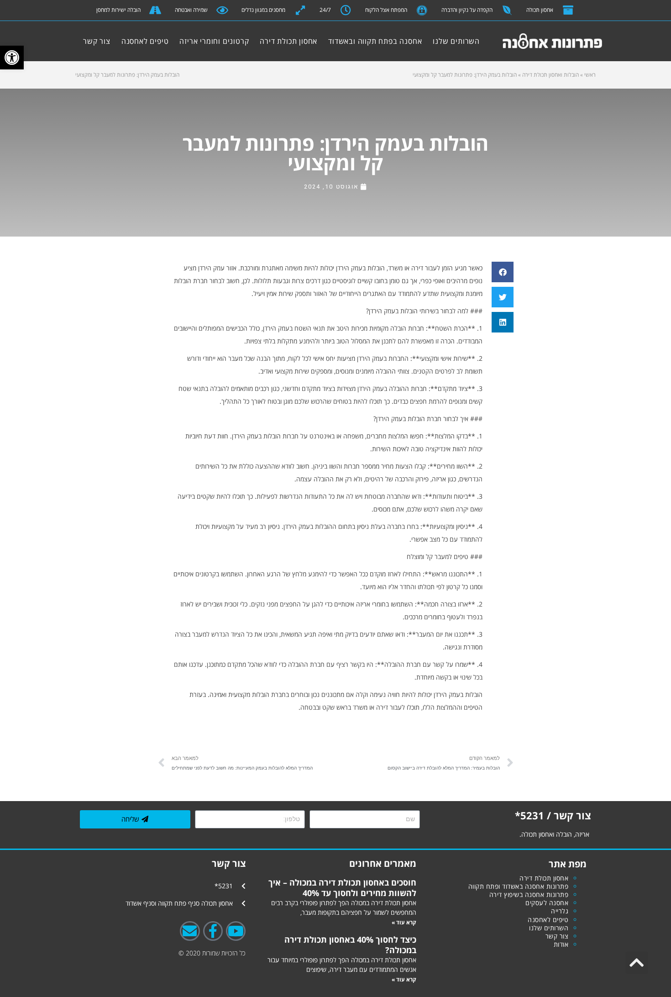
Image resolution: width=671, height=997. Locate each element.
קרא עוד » (404, 922)
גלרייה (559, 911)
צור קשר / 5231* (553, 815)
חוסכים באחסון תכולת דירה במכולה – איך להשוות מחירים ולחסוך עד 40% (342, 887)
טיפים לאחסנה (145, 41)
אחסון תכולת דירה (298, 41)
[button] (12, 57)
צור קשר (87, 41)
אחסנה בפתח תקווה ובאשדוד (384, 41)
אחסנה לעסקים (546, 902)
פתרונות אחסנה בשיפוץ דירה (529, 894)
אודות (561, 944)
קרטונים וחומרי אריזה (214, 41)
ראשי (590, 75)
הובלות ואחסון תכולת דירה (550, 75)
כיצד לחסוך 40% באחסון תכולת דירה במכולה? (350, 944)
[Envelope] (189, 931)
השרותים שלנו (465, 41)
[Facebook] (213, 931)
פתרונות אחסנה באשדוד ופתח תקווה (518, 886)
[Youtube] (236, 931)
